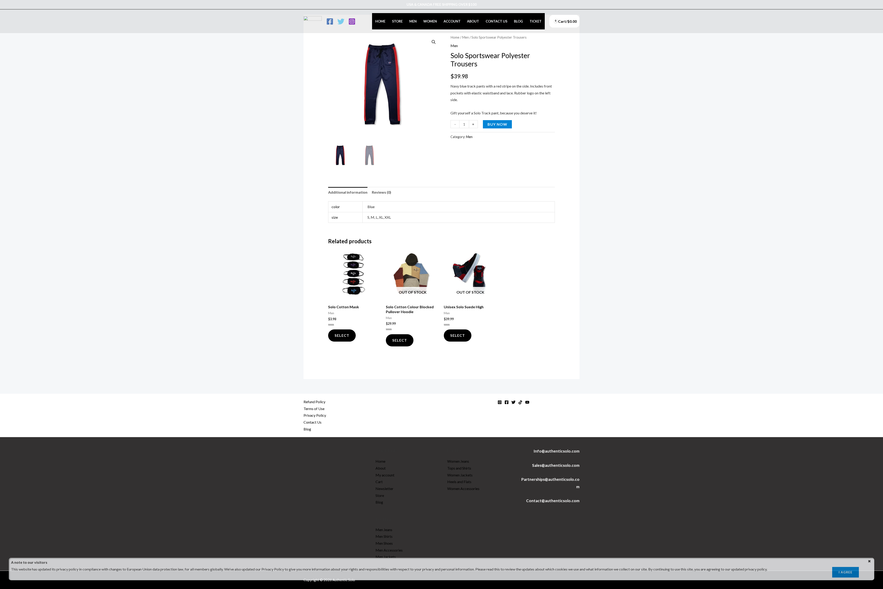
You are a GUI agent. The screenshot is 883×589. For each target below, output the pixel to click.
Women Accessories (463, 488)
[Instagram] (351, 21)
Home (380, 21)
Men (413, 21)
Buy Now (497, 124)
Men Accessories (389, 550)
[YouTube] (527, 402)
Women (430, 21)
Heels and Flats (459, 481)
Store (397, 21)
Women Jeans (458, 461)
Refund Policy (314, 401)
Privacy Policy (315, 415)
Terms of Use (314, 408)
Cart (379, 481)
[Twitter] (340, 21)
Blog (518, 21)
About (473, 21)
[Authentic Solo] (313, 21)
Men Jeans (384, 529)
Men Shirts (384, 536)
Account (452, 21)
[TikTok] (520, 402)
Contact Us (496, 21)
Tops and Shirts (459, 468)
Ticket (536, 21)
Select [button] (342, 335)
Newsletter (384, 488)
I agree (845, 572)
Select (399, 340)
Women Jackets (460, 475)
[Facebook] (329, 21)
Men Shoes (384, 543)
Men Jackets (386, 557)
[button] (434, 42)
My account (385, 475)
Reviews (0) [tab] (381, 192)
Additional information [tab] (347, 192)
